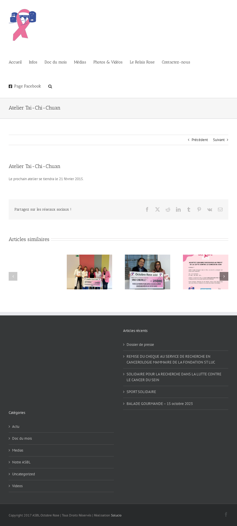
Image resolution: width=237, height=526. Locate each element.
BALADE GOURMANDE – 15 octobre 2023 (160, 403)
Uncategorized (23, 474)
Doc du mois (22, 438)
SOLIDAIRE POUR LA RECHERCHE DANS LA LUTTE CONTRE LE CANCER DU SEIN (174, 377)
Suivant (219, 139)
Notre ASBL (21, 462)
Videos (17, 485)
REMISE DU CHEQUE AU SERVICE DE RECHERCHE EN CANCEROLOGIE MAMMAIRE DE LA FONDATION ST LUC (171, 359)
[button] (50, 86)
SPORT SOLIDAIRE (141, 391)
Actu (15, 426)
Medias (17, 450)
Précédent (200, 139)
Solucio (116, 515)
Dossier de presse (140, 344)
